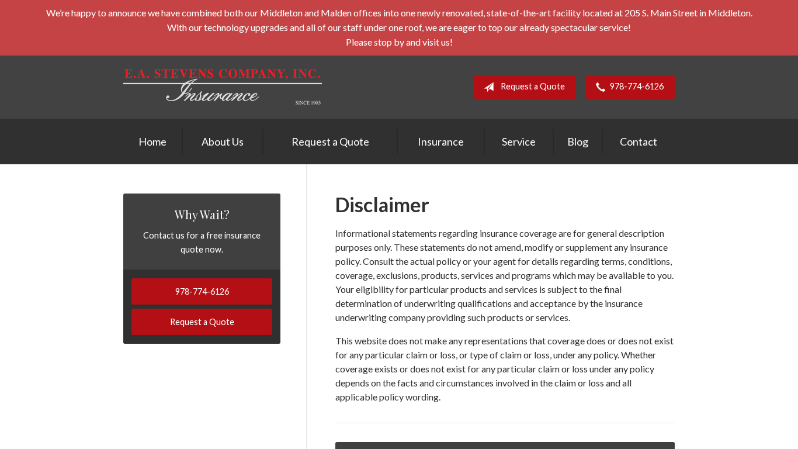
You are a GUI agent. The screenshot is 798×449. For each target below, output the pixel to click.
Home (152, 141)
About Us (223, 141)
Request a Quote (533, 86)
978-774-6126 (637, 86)
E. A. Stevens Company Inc (222, 87)
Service (519, 141)
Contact (638, 141)
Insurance (441, 141)
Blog (577, 141)
